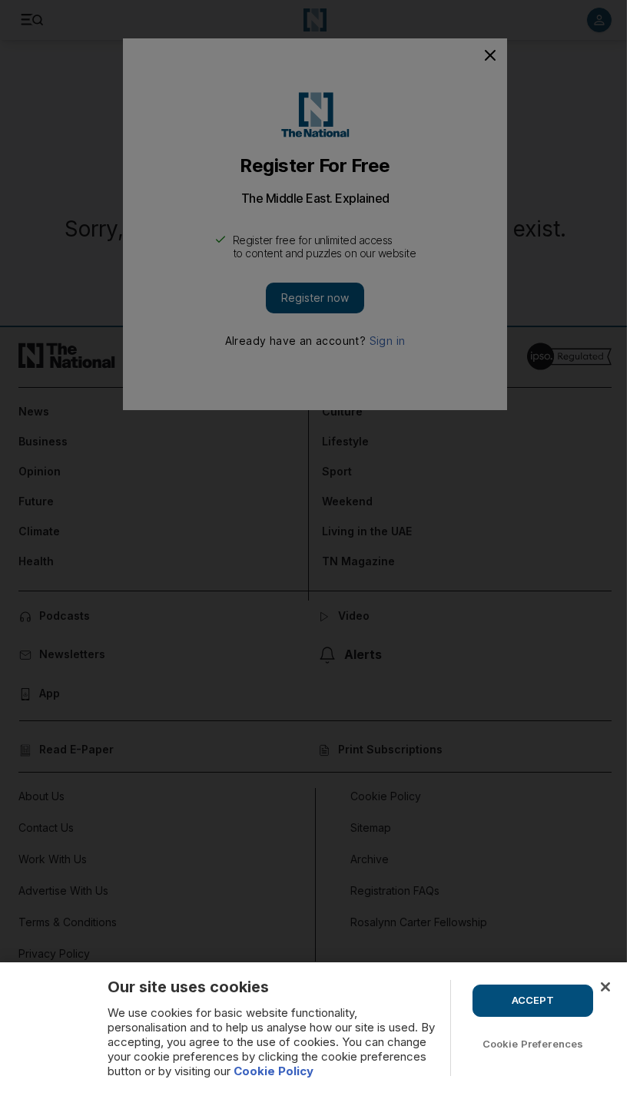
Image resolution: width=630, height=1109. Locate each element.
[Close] (605, 987)
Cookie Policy (273, 1071)
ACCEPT (533, 1000)
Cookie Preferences (532, 1044)
